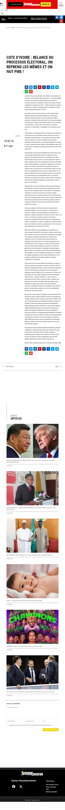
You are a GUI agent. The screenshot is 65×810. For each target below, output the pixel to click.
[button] (15, 4)
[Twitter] (61, 17)
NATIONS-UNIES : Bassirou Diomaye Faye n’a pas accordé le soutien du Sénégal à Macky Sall (29, 555)
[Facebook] (57, 17)
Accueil (8, 27)
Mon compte (60, 5)
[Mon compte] (60, 3)
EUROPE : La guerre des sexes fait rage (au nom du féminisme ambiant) (24, 600)
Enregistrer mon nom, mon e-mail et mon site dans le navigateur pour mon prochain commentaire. (30, 725)
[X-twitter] (21, 786)
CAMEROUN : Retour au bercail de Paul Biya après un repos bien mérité (24, 646)
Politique (13, 27)
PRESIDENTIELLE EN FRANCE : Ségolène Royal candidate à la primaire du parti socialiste (40, 19)
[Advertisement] (32, 42)
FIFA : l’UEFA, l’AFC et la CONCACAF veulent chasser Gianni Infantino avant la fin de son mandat (30, 692)
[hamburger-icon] (2, 10)
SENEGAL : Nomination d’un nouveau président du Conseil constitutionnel (16, 19)
